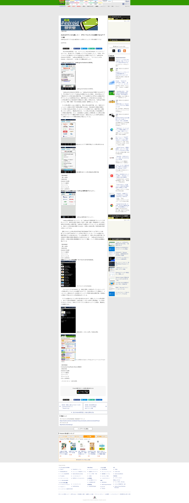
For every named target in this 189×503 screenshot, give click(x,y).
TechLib (103, 488)
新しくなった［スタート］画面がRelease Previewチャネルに (122, 264)
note (92, 48)
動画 (112, 6)
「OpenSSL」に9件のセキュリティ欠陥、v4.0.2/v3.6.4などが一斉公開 (122, 158)
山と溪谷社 (89, 478)
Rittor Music (90, 467)
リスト (71, 48)
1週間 (122, 18)
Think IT (61, 469)
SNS (109, 6)
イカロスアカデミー (106, 478)
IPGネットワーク (116, 480)
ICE (114, 467)
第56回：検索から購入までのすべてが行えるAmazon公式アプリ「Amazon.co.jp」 (71, 406)
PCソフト (77, 436)
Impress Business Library (78, 473)
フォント (117, 6)
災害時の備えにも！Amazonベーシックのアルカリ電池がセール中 (122, 105)
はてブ (85, 48)
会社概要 (107, 494)
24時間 (116, 18)
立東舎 (90, 476)
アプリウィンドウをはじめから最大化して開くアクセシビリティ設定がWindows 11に (122, 61)
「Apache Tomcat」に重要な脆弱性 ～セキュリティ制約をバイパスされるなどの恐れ (122, 149)
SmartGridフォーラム (77, 469)
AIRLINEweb (104, 469)
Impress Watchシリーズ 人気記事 (120, 215)
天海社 (116, 469)
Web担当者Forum (63, 471)
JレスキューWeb (105, 476)
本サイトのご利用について (64, 494)
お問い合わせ (73, 494)
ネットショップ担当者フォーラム (79, 471)
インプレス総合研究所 (64, 473)
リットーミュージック (93, 469)
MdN (101, 480)
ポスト (67, 48)
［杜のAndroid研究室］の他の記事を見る (83, 412)
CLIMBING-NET (92, 482)
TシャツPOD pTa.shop (119, 481)
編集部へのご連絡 (89, 494)
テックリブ (102, 486)
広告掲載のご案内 (81, 494)
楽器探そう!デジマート (93, 471)
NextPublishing (76, 486)
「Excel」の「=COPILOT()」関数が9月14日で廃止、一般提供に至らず (122, 244)
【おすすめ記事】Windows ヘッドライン (121, 239)
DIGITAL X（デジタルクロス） (79, 478)
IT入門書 (89, 436)
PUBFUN (115, 476)
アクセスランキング (116, 16)
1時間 (111, 18)
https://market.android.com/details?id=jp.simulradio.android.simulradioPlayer (80, 420)
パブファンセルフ (118, 477)
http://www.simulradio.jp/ (66, 424)
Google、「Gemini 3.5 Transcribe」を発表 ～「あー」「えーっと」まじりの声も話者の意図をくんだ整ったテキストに (122, 83)
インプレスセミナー (77, 476)
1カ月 (127, 18)
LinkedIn (99, 48)
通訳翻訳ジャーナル (106, 473)
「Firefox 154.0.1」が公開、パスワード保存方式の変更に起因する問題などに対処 (122, 186)
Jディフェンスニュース (106, 471)
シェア (78, 48)
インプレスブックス (77, 484)
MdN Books (104, 482)
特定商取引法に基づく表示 (125, 494)
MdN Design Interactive (106, 484)
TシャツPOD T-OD (93, 473)
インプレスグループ (114, 494)
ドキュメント (103, 6)
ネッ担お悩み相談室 (64, 480)
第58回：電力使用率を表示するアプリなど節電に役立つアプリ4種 (90, 406)
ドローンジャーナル (64, 478)
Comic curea (117, 471)
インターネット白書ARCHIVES (66, 488)
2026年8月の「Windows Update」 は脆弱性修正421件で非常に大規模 (122, 254)
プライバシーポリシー (99, 494)
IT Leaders (62, 476)
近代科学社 (89, 484)
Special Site (115, 40)
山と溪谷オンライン (93, 480)
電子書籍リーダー (101, 436)
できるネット (62, 486)
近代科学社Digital (92, 486)
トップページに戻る (83, 428)
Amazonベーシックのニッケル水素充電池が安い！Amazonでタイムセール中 (122, 73)
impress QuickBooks (119, 473)
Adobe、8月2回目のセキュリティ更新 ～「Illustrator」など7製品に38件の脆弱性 (122, 176)
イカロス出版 (103, 467)
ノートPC (65, 436)
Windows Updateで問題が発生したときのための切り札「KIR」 (122, 279)
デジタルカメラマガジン (65, 484)
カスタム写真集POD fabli (120, 484)
